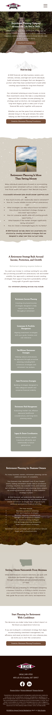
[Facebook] (22, 684)
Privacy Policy (15, 690)
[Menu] (45, 6)
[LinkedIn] (29, 684)
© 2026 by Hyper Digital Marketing (19, 710)
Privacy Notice (38, 690)
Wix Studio (42, 710)
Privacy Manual (26, 690)
